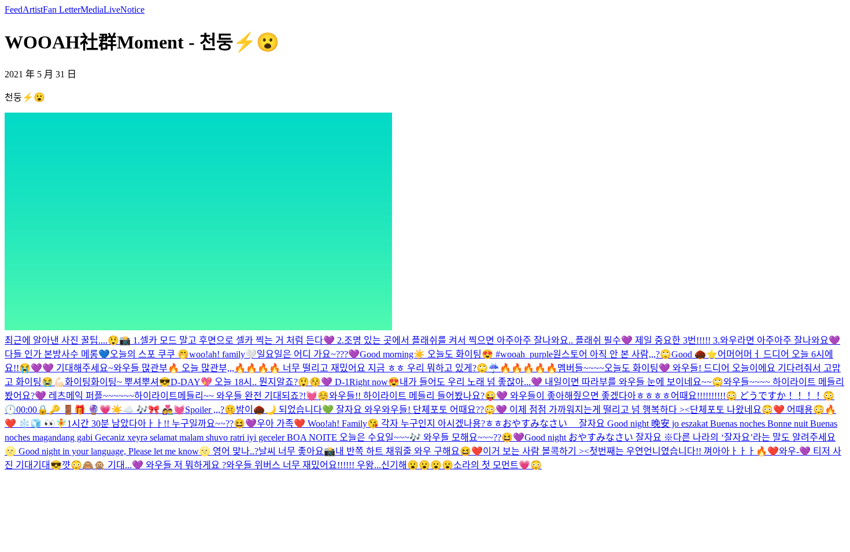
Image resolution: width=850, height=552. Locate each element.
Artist (33, 9)
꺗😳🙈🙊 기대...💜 (104, 465)
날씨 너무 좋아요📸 (296, 451)
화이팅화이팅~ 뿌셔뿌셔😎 (118, 382)
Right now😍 (374, 382)
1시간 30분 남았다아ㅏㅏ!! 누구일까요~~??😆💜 (162, 423)
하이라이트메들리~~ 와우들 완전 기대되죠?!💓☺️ (231, 396)
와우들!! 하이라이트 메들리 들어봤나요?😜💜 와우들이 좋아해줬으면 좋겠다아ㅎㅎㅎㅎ (500, 396)
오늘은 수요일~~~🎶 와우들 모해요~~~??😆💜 (431, 437)
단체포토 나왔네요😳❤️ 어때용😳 (757, 410)
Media (92, 9)
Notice (132, 9)
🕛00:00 (21, 410)
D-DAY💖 (191, 382)
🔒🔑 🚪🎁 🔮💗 (74, 410)
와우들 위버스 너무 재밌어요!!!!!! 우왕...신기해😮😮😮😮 (339, 465)
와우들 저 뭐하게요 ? (186, 465)
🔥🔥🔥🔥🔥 (528, 368)
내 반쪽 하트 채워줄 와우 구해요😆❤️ (409, 451)
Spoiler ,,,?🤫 (210, 410)
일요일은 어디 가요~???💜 (308, 354)
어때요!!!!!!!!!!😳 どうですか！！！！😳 (752, 396)
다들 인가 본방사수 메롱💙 (57, 354)
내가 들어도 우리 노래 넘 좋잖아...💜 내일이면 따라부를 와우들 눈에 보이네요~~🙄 (561, 382)
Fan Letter (61, 9)
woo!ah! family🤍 (223, 354)
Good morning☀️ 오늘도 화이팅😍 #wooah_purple (456, 354)
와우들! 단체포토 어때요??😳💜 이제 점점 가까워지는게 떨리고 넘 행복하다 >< (536, 410)
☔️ (494, 368)
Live (112, 9)
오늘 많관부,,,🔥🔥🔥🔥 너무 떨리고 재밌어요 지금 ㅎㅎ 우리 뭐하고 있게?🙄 (335, 368)
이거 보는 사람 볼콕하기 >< (536, 451)
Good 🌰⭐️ (694, 354)
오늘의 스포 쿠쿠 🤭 (149, 354)
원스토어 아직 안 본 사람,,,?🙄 (612, 354)
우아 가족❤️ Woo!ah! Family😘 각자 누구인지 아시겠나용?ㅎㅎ (379, 423)
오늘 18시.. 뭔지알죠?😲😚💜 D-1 (280, 382)
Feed (14, 9)
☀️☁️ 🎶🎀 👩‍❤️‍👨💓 (148, 410)
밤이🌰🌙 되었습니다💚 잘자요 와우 (309, 410)
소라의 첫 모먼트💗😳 (497, 465)
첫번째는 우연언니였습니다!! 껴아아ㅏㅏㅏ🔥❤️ (684, 451)
